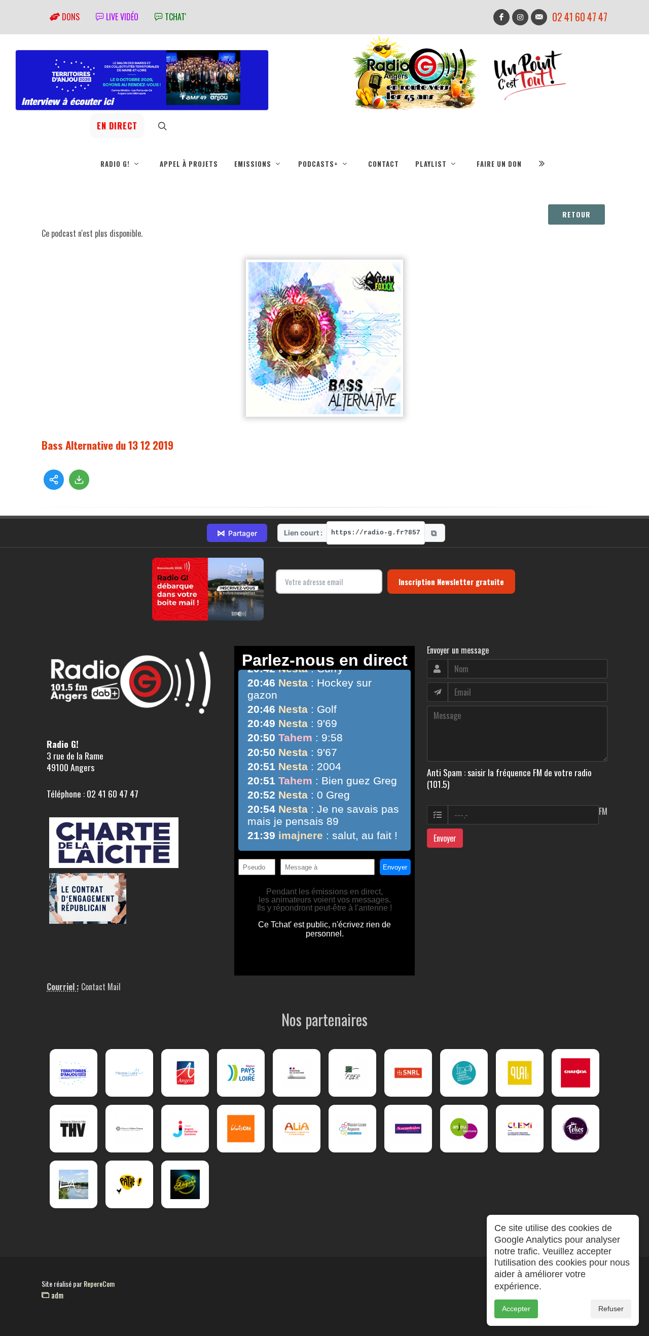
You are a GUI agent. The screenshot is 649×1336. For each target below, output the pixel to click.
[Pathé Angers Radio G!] (129, 1184)
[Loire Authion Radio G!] (73, 1184)
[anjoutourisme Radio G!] (464, 1128)
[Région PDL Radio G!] (241, 1073)
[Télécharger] (79, 480)
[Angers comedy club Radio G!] (185, 1184)
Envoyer (445, 838)
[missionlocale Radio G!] (352, 1128)
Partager (237, 533)
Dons (70, 17)
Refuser (611, 1309)
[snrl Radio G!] (408, 1073)
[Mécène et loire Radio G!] (129, 1073)
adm (56, 1295)
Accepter (516, 1309)
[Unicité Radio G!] (241, 1128)
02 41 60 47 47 (579, 17)
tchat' (174, 17)
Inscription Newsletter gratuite (451, 581)
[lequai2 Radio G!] (519, 1073)
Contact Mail (101, 987)
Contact (383, 164)
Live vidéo (121, 17)
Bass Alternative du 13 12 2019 (107, 445)
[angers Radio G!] (185, 1073)
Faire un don (499, 164)
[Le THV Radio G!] (73, 1128)
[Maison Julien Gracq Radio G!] (129, 1128)
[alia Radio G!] (296, 1128)
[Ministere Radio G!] (296, 1073)
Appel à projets (189, 164)
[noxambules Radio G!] (408, 1128)
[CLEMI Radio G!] (519, 1128)
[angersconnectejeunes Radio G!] (185, 1128)
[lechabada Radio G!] (575, 1073)
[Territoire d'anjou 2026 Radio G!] (73, 1073)
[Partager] (54, 480)
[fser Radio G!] (352, 1073)
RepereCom (99, 1283)
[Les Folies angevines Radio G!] (575, 1128)
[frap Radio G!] (464, 1073)
